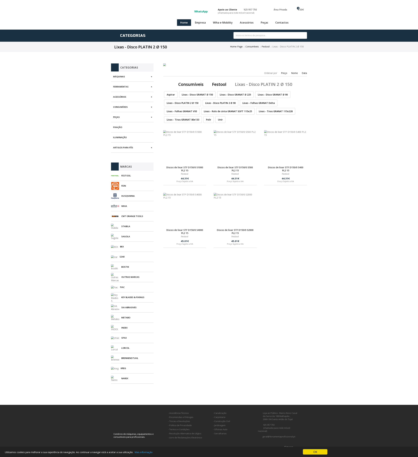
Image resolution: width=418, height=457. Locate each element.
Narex (124, 378)
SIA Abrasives (129, 307)
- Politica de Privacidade (180, 425)
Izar (122, 256)
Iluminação (120, 137)
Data (304, 73)
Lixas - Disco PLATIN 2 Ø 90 (220, 102)
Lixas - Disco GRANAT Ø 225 (235, 94)
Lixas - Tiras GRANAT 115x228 (276, 111)
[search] (301, 35)
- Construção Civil (221, 421)
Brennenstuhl (129, 358)
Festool (266, 46)
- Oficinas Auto (220, 429)
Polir (208, 119)
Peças (264, 22)
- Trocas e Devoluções (179, 421)
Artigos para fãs (123, 147)
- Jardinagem (219, 425)
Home (184, 22)
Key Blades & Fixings (132, 297)
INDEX (124, 327)
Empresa (200, 22)
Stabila (125, 226)
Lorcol (125, 347)
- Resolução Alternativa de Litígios (184, 433)
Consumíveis (252, 46)
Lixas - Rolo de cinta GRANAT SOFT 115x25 (228, 111)
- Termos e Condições (179, 429)
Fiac (122, 287)
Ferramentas (121, 86)
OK (315, 452)
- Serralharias (220, 433)
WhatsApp (201, 11)
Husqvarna (128, 195)
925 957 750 (237, 11)
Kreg (123, 368)
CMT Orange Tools (132, 216)
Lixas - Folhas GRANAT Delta (258, 102)
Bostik (125, 266)
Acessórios (247, 22)
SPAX (124, 337)
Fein (123, 185)
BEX (122, 246)
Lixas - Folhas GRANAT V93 (182, 111)
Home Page (236, 46)
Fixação (117, 127)
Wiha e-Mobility (223, 22)
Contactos (282, 22)
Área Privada (280, 9)
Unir (220, 119)
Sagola (125, 236)
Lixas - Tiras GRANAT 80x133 (183, 119)
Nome (294, 73)
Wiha (124, 206)
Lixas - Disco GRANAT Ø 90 (273, 94)
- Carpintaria (219, 417)
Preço (284, 73)
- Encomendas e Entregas (180, 417)
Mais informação (144, 452)
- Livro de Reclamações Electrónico (185, 437)
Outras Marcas (130, 277)
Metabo (125, 317)
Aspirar (171, 94)
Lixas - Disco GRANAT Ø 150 (197, 94)
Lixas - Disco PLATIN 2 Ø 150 (182, 102)
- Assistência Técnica (178, 413)
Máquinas (119, 76)
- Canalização (219, 413)
